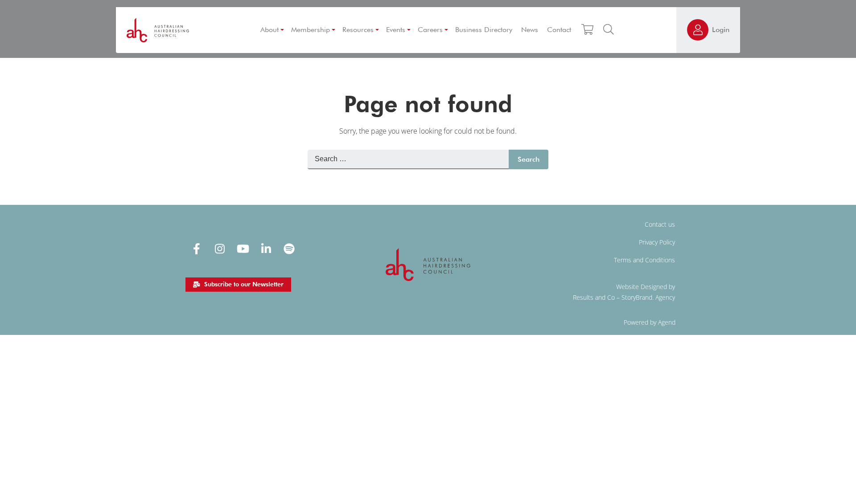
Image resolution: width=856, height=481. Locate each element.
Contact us (660, 224)
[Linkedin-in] (266, 248)
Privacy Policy (657, 242)
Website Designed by (645, 286)
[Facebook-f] (196, 248)
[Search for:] (408, 159)
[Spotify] (289, 248)
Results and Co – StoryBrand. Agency (624, 297)
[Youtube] (243, 248)
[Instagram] (220, 248)
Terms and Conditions (644, 260)
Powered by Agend (649, 322)
